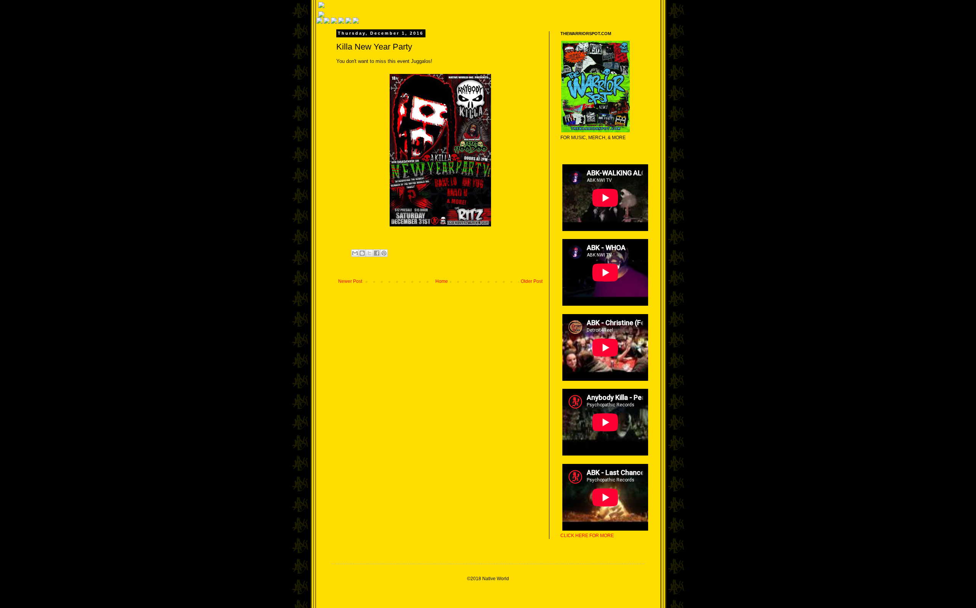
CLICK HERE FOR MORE (587, 535)
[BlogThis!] (362, 253)
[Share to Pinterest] (384, 253)
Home (441, 281)
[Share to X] (369, 253)
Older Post (532, 281)
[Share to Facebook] (376, 253)
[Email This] (355, 253)
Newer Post (350, 281)
